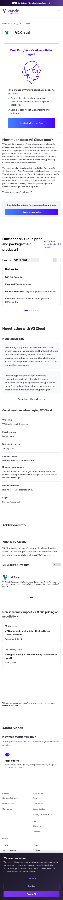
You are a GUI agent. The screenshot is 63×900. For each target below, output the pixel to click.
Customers (38, 803)
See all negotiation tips (29, 399)
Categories (7, 809)
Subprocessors (9, 850)
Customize (31, 878)
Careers (36, 831)
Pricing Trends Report (43, 814)
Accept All (31, 894)
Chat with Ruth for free (31, 123)
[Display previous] (55, 260)
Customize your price (31, 212)
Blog (35, 798)
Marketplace (8, 803)
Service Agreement (11, 502)
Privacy (36, 844)
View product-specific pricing (15, 192)
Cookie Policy (10, 871)
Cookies (36, 850)
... (17, 23)
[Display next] (59, 260)
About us (37, 826)
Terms (5, 844)
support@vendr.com (10, 705)
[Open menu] (59, 12)
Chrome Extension (10, 798)
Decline (31, 886)
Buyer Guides (39, 809)
